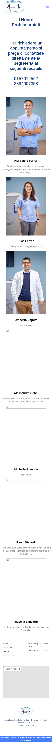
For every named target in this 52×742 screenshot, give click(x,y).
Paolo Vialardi (26, 542)
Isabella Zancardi (26, 621)
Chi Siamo (7, 647)
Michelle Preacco (26, 469)
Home (5, 644)
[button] (47, 7)
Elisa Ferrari (26, 241)
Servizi (6, 651)
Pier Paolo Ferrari (26, 160)
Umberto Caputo (26, 320)
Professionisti (8, 655)
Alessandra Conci (26, 393)
